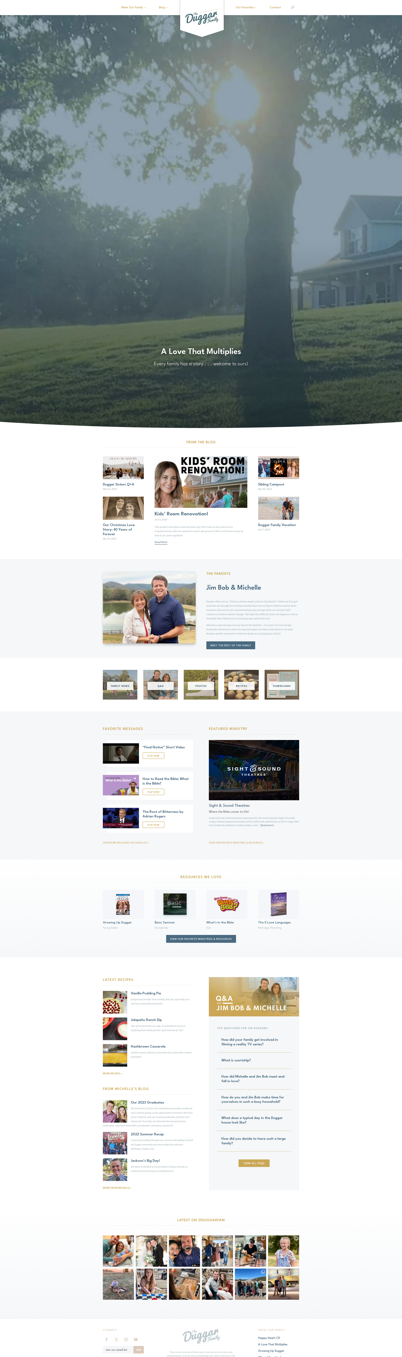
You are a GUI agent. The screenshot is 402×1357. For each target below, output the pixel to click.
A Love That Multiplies (273, 1344)
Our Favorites (245, 7)
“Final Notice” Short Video (164, 747)
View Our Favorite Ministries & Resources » (236, 843)
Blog (162, 7)
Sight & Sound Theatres (229, 806)
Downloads (282, 686)
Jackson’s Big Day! (145, 1161)
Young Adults (110, 928)
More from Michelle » (117, 1188)
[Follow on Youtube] (135, 1339)
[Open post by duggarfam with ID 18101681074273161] (118, 1284)
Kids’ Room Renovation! (181, 514)
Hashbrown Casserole (148, 1046)
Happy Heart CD (269, 1338)
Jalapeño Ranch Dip (146, 1020)
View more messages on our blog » (126, 843)
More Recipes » (112, 1073)
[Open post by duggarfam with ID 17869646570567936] (283, 1251)
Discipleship (161, 928)
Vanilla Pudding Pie (146, 993)
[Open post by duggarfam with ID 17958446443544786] (184, 1251)
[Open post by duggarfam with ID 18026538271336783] (151, 1251)
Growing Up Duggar (117, 922)
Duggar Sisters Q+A (118, 484)
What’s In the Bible (220, 922)
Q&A (161, 686)
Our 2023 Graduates (147, 1102)
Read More (161, 542)
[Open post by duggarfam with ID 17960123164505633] (184, 1284)
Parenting (275, 928)
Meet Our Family (132, 7)
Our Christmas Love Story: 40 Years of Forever (119, 529)
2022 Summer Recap (147, 1134)
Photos (201, 686)
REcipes (241, 686)
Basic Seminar (165, 922)
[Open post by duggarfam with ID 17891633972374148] (151, 1284)
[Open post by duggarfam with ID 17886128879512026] (250, 1284)
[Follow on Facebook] (106, 1339)
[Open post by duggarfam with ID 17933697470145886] (118, 1251)
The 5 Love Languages (274, 922)
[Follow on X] (116, 1339)
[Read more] (267, 825)
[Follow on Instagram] (126, 1339)
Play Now (153, 756)
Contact (275, 7)
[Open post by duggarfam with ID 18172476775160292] (217, 1251)
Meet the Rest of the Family (230, 645)
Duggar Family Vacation (277, 525)
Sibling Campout (271, 484)
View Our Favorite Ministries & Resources (201, 939)
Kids (208, 928)
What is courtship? (236, 1060)
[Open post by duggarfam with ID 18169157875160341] (217, 1284)
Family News (120, 686)
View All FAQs (254, 1163)
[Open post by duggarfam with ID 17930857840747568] (250, 1251)
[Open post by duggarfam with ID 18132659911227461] (283, 1284)
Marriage (263, 928)
